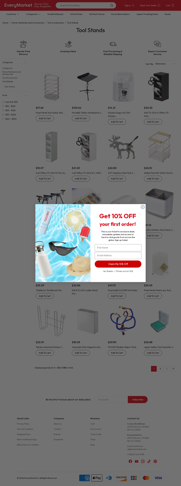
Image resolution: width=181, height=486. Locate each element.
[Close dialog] (143, 207)
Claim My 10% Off (118, 264)
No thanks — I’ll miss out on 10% (118, 271)
